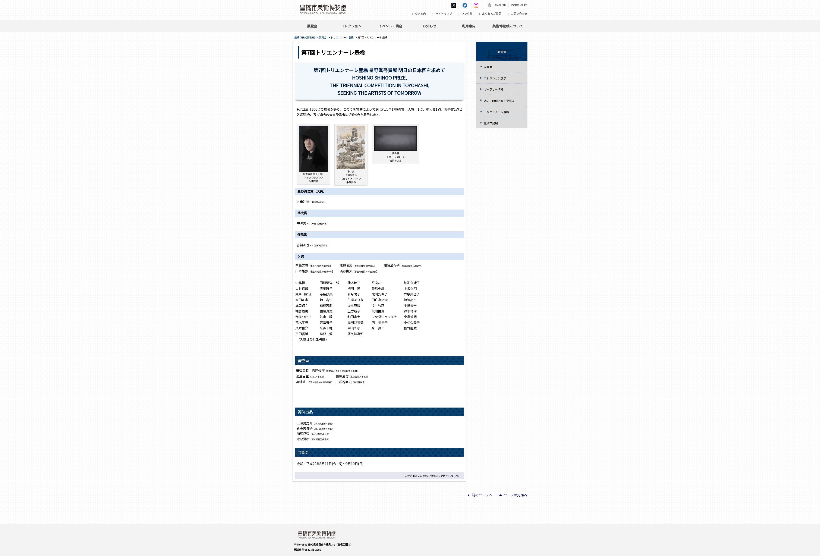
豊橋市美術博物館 (304, 37)
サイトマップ (443, 14)
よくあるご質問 (491, 14)
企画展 (488, 67)
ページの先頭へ (511, 496)
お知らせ (429, 25)
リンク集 (467, 14)
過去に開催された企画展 (499, 101)
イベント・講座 (390, 25)
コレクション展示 (495, 78)
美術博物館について (507, 25)
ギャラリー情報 (493, 89)
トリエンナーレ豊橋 (342, 37)
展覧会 (312, 25)
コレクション (351, 25)
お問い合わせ (519, 14)
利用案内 (469, 25)
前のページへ (478, 496)
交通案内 (420, 14)
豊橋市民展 (491, 123)
